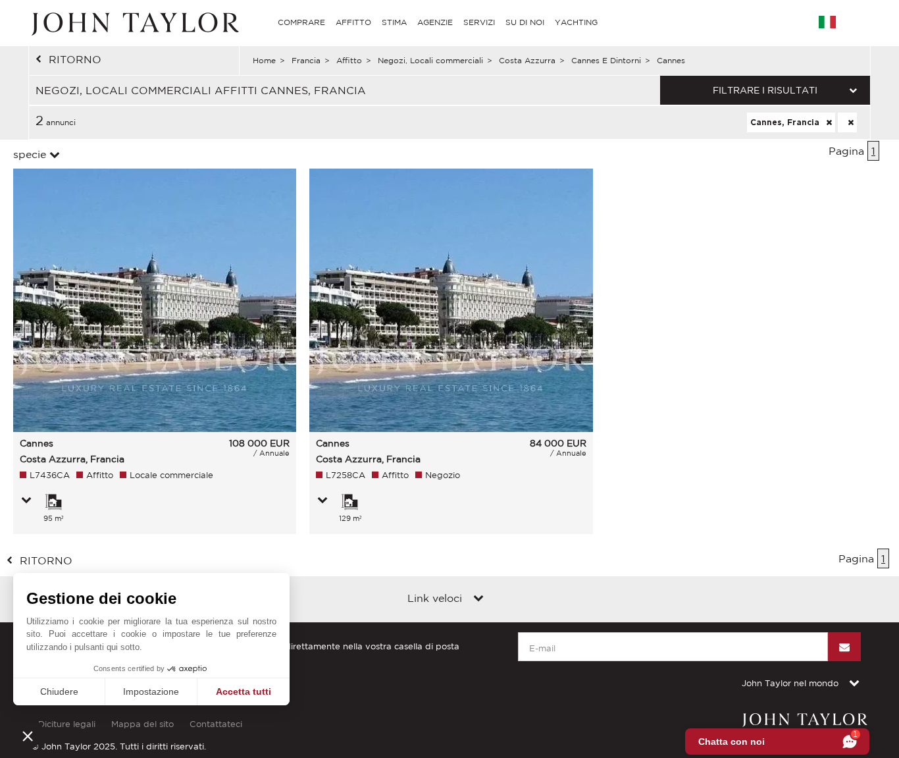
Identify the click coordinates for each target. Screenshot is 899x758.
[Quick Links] (478, 599)
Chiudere (59, 691)
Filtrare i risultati (765, 90)
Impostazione (151, 691)
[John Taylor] (133, 22)
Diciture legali (66, 724)
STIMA (394, 22)
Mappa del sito (142, 724)
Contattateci (216, 724)
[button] (27, 735)
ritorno (75, 59)
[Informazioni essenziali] (26, 501)
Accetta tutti (243, 691)
